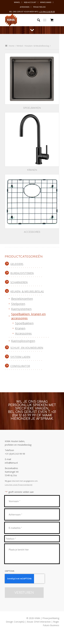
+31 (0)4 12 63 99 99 (34, 413)
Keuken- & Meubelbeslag (27, 291)
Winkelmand (45, 2)
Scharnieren (19, 282)
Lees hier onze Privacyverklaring (18, 484)
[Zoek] (37, 20)
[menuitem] (17, 2)
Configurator (20, 366)
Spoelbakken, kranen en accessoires (28, 316)
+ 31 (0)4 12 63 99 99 (47, 11)
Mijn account (30, 2)
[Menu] (44, 20)
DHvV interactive (42, 621)
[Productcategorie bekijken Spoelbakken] (32, 78)
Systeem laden (20, 357)
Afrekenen (24, 7)
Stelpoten (18, 304)
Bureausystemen (22, 273)
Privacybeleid (39, 7)
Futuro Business (51, 625)
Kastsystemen (21, 309)
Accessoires (23, 333)
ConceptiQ (19, 621)
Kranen (20, 328)
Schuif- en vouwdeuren (26, 347)
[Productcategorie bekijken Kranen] (32, 139)
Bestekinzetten (22, 299)
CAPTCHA (9, 571)
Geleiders (16, 264)
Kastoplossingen (23, 341)
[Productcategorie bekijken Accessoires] (32, 201)
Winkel (17, 2)
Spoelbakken (24, 323)
